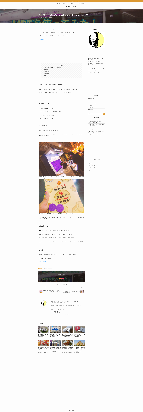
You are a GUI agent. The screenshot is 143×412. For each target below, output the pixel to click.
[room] (57, 312)
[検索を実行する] (104, 114)
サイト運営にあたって (93, 165)
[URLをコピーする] (81, 287)
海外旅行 (40, 17)
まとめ (45, 75)
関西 (91, 107)
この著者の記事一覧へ (67, 314)
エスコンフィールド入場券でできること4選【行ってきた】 (96, 129)
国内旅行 (91, 98)
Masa (44, 307)
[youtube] (59, 312)
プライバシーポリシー (93, 167)
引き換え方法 (47, 71)
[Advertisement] (61, 51)
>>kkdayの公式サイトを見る (44, 39)
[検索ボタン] (86, 3)
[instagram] (56, 312)
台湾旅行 (45, 268)
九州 (91, 100)
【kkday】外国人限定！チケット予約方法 (52, 67)
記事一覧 (90, 170)
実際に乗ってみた (47, 73)
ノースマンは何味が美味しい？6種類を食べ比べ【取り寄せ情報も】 (96, 125)
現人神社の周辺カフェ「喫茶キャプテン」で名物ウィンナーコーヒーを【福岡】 (96, 135)
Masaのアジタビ (71, 6)
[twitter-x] (54, 312)
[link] (52, 312)
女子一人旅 (49, 268)
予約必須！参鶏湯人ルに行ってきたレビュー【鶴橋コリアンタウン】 (96, 122)
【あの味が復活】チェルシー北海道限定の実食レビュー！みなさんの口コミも (96, 132)
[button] (41, 287)
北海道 (91, 105)
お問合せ (90, 163)
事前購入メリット (47, 69)
